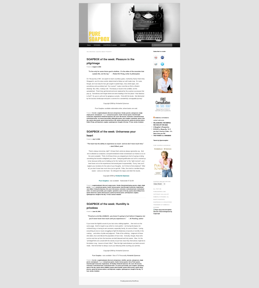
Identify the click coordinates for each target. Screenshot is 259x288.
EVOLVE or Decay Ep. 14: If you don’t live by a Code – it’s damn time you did (162, 131)
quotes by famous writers (137, 120)
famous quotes (127, 115)
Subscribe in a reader (159, 51)
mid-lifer (124, 260)
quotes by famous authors (99, 269)
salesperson (134, 113)
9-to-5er (94, 113)
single (140, 113)
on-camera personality (104, 118)
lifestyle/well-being (126, 185)
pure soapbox (127, 118)
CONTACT (123, 45)
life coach (116, 116)
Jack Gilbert (90, 189)
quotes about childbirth (103, 267)
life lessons (123, 116)
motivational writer (92, 118)
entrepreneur (117, 113)
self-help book (99, 122)
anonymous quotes (112, 115)
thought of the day (123, 122)
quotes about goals (94, 120)
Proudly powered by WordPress (129, 281)
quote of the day (124, 191)
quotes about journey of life (108, 120)
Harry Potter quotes (134, 262)
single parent (90, 115)
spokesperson (113, 122)
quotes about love (92, 193)
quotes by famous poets (117, 193)
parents (128, 113)
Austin (121, 115)
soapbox (105, 122)
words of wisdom (139, 122)
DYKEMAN (97, 45)
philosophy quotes (117, 118)
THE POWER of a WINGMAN (162, 135)
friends (124, 113)
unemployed (98, 115)
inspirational (97, 116)
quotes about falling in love (136, 191)
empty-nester (112, 185)
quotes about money (129, 267)
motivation (130, 116)
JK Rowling (113, 264)
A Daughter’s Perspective (161, 127)
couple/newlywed (102, 113)
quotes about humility (116, 267)
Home (89, 45)
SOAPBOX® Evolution (110, 45)
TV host (131, 122)
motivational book (139, 116)
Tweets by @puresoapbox (160, 140)
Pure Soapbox (97, 255)
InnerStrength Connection (128, 187)
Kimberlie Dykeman (107, 116)
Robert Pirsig (90, 122)
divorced (110, 113)
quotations (134, 118)
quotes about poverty (123, 120)
